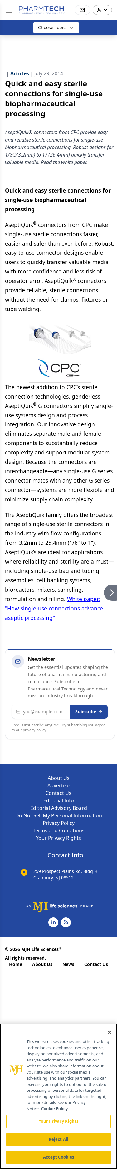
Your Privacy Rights (58, 838)
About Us (59, 778)
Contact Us (58, 793)
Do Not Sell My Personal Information (58, 815)
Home (15, 964)
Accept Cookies (58, 1157)
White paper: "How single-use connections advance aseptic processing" (54, 608)
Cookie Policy (54, 1108)
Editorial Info (58, 800)
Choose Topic (52, 27)
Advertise (58, 785)
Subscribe (85, 712)
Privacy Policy (59, 823)
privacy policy (34, 730)
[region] (58, 1096)
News (68, 964)
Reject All (58, 1139)
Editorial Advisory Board (58, 808)
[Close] (109, 1032)
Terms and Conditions (59, 830)
